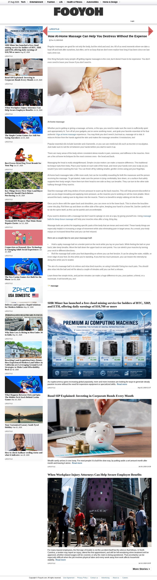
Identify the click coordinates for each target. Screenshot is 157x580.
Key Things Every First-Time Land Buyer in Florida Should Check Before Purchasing (24, 193)
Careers (125, 578)
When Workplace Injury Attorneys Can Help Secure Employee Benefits (23, 109)
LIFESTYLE (9, 56)
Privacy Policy (82, 578)
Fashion (51, 2)
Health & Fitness (74, 2)
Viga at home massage (66, 134)
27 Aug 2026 (13, 2)
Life (61, 2)
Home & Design (110, 2)
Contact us (94, 578)
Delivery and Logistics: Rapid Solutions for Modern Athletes (23, 306)
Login (132, 21)
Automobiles (92, 2)
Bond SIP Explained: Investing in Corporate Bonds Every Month (20, 78)
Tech (23, 2)
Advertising (105, 578)
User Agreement (68, 578)
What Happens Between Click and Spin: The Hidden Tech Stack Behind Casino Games (23, 397)
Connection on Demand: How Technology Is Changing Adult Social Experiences (23, 248)
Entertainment (36, 2)
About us (116, 578)
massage (54, 286)
